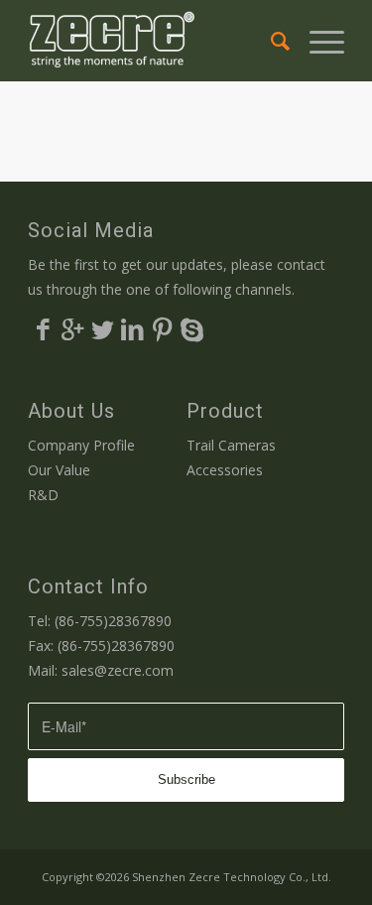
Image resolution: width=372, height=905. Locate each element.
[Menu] (317, 40)
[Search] (270, 40)
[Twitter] (102, 328)
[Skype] (191, 328)
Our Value (59, 469)
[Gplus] (72, 328)
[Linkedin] (132, 328)
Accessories (224, 469)
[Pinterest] (162, 328)
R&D (43, 494)
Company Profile (81, 445)
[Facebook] (43, 328)
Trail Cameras (231, 445)
